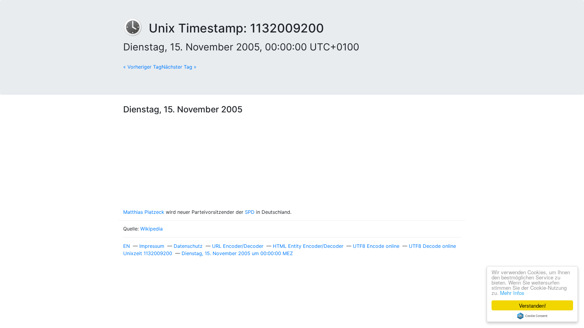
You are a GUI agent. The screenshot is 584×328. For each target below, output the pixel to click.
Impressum (151, 246)
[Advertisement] (292, 162)
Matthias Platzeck (143, 212)
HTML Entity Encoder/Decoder (308, 246)
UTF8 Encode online (376, 246)
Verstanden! (532, 305)
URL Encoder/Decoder (237, 246)
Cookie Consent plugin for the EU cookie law (532, 316)
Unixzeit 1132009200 (147, 253)
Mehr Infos (512, 292)
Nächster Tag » (179, 67)
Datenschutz (188, 246)
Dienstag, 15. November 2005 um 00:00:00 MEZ (237, 253)
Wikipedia (151, 229)
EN (126, 246)
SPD (250, 212)
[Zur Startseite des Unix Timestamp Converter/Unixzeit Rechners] (136, 28)
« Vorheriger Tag (142, 67)
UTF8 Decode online (432, 246)
